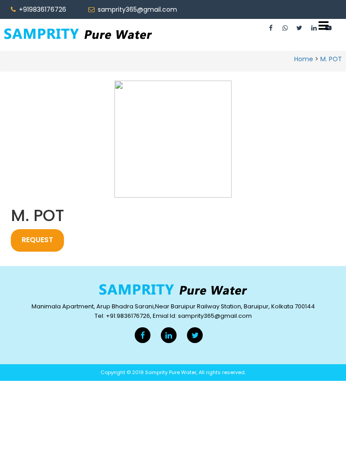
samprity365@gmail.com (136, 9)
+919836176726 (41, 9)
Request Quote (37, 243)
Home (303, 58)
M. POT (331, 58)
